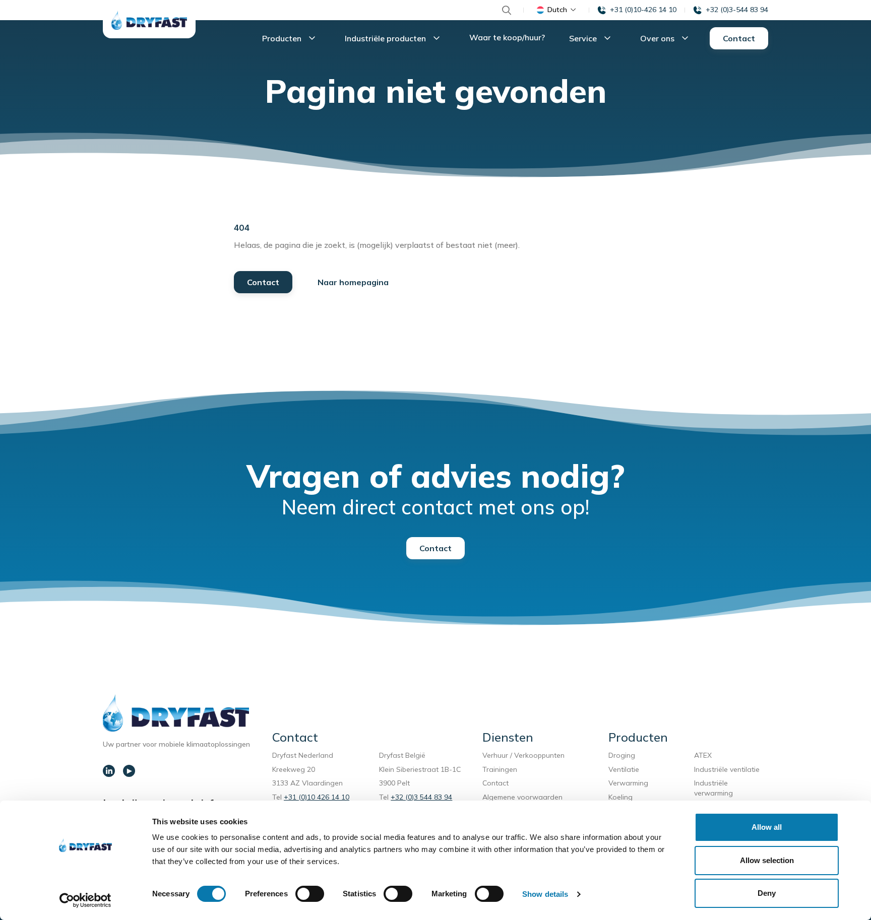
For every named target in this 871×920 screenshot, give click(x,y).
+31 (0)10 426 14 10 (316, 797)
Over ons (658, 38)
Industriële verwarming (713, 788)
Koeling (620, 797)
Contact (739, 38)
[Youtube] (129, 771)
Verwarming (628, 782)
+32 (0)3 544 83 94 (421, 797)
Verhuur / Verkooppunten (523, 755)
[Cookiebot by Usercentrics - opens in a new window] (85, 900)
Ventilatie (625, 769)
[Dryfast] (149, 20)
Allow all (767, 827)
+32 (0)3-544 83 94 (737, 9)
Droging (623, 755)
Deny (767, 893)
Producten (282, 38)
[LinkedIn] (109, 771)
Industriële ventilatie (727, 769)
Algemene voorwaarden (522, 797)
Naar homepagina (353, 282)
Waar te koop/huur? (507, 37)
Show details (545, 894)
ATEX (703, 755)
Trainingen (499, 769)
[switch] (309, 894)
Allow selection (767, 860)
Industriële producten (386, 38)
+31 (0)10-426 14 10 (643, 9)
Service (584, 38)
